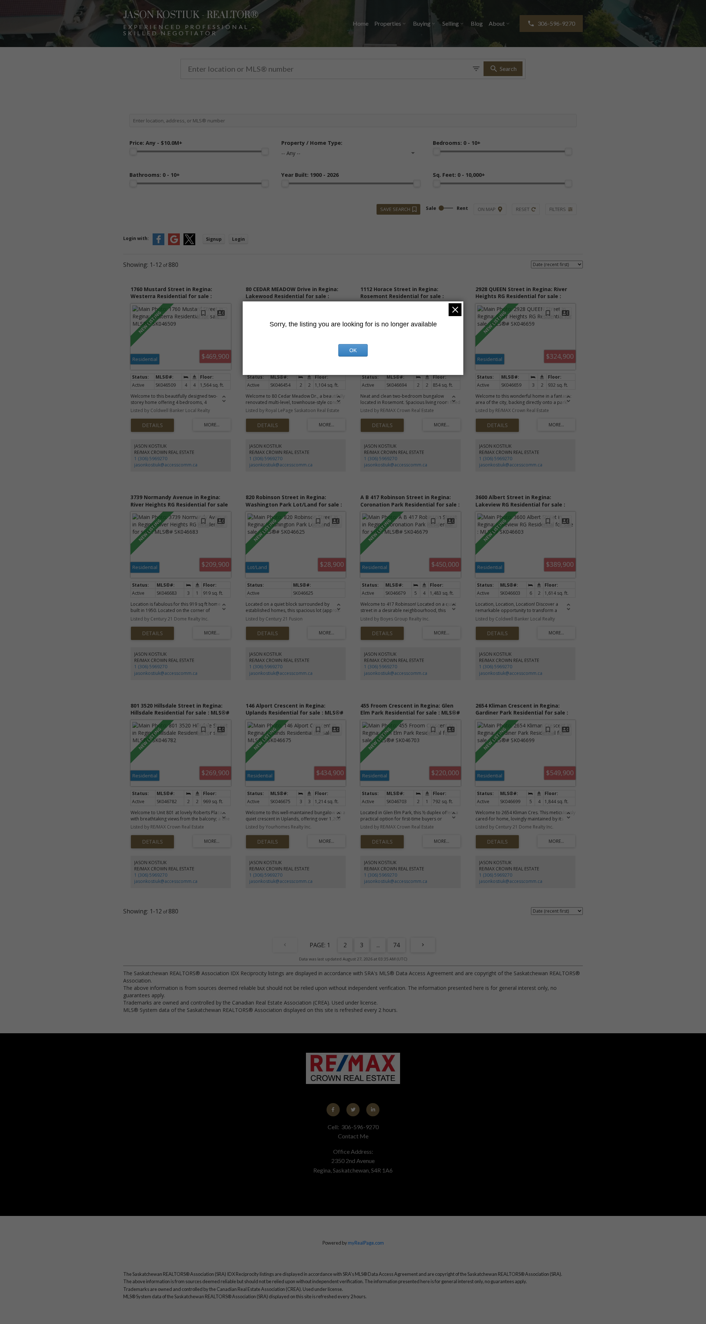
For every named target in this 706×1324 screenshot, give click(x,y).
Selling (450, 23)
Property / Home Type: (311, 142)
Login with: (136, 238)
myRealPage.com (366, 1243)
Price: (155, 142)
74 (396, 945)
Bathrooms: (154, 174)
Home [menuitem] (360, 23)
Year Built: (310, 174)
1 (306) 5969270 (150, 458)
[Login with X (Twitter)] (189, 243)
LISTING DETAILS (152, 425)
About (497, 23)
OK (353, 350)
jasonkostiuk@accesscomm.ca (165, 465)
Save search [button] (395, 209)
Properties (387, 23)
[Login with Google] (174, 243)
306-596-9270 (556, 23)
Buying (422, 23)
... (378, 945)
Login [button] (238, 239)
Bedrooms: (457, 142)
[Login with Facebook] (158, 243)
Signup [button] (214, 239)
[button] (551, 23)
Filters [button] (557, 209)
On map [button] (487, 209)
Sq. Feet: (459, 174)
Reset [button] (523, 209)
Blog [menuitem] (477, 23)
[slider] (133, 151)
